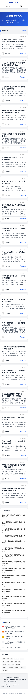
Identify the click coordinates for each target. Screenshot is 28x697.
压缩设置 (11, 667)
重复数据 (23, 667)
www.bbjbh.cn (22, 679)
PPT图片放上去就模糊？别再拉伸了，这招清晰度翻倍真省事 (13, 576)
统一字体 (17, 659)
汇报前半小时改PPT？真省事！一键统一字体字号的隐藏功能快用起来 (13, 569)
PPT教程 (15, 2)
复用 (4, 659)
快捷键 (4, 664)
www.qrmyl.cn (5, 681)
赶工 (9, 664)
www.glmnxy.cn (14, 685)
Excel (22, 659)
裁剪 (12, 659)
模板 (13, 664)
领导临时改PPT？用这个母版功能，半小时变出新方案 (13, 597)
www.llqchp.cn (5, 677)
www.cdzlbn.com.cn (15, 677)
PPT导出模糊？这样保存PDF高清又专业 (12, 647)
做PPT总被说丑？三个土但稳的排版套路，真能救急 (13, 523)
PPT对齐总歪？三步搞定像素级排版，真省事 (13, 536)
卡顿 (8, 661)
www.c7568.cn (14, 681)
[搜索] (21, 6)
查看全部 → (25, 30)
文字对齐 (5, 667)
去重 (12, 661)
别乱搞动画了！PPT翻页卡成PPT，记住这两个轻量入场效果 (15, 627)
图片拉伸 (17, 667)
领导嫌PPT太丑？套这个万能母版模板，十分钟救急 (13, 542)
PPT (19, 661)
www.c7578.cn (5, 686)
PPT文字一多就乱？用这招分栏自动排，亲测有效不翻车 (13, 562)
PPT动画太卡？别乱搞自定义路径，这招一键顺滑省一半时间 (13, 529)
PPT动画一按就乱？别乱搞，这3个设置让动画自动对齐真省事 (13, 611)
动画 (4, 661)
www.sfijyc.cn (14, 679)
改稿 (16, 661)
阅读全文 (22, 53)
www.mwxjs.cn (5, 679)
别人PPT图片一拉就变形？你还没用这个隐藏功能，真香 (13, 516)
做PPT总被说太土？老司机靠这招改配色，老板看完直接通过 (13, 590)
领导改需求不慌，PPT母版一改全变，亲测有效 (13, 583)
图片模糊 (5, 670)
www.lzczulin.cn (6, 683)
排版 (8, 659)
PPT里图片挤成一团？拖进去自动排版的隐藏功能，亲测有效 (13, 604)
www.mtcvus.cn (15, 683)
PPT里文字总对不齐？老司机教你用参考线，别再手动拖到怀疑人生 (13, 555)
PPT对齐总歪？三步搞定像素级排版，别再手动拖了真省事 (15, 642)
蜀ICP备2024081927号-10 (18, 693)
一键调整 (18, 664)
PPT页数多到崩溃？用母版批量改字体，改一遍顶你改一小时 (13, 549)
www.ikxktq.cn (5, 685)
